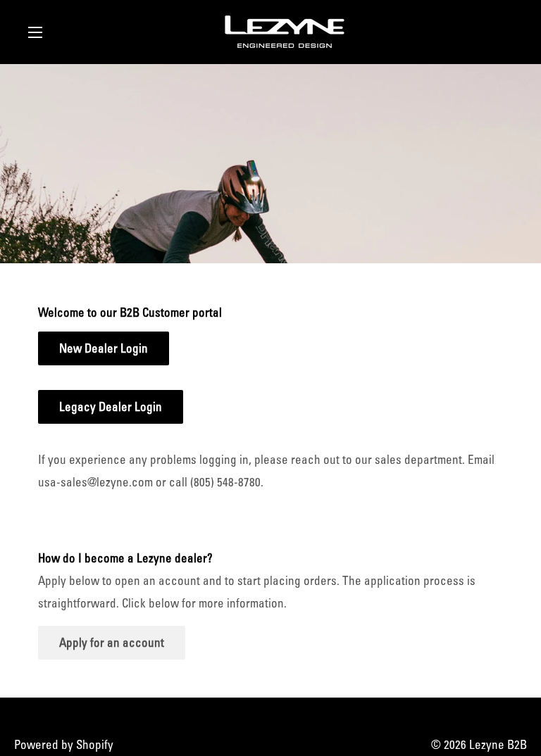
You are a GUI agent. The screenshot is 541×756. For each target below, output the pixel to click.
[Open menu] (35, 32)
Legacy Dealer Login (110, 406)
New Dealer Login (103, 348)
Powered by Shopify (63, 744)
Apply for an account (111, 642)
